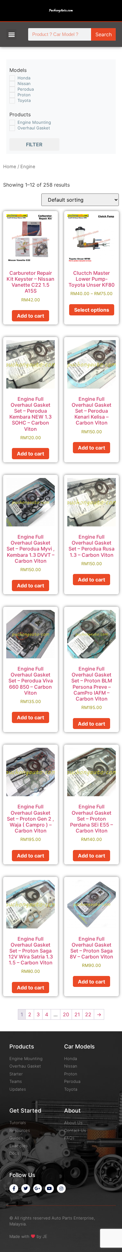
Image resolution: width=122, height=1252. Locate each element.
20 (66, 1014)
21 (77, 1014)
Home (9, 166)
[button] (11, 34)
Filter (34, 144)
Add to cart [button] (30, 316)
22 (88, 1014)
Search (103, 34)
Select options (91, 310)
